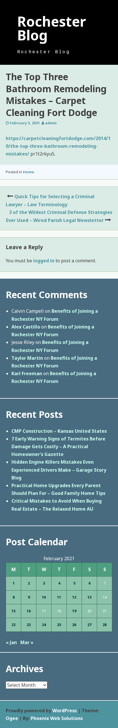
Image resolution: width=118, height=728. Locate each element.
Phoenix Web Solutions (57, 718)
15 (13, 610)
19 (74, 610)
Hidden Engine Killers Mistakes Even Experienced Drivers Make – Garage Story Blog (58, 470)
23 (29, 624)
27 (89, 624)
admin (51, 122)
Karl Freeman (26, 373)
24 (44, 624)
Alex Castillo (25, 327)
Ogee (12, 718)
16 (29, 610)
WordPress (64, 710)
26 (74, 624)
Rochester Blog (51, 28)
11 (59, 597)
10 (44, 597)
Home (28, 171)
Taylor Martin (27, 358)
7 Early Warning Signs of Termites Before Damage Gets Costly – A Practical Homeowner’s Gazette (58, 446)
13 (89, 597)
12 (74, 597)
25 (59, 624)
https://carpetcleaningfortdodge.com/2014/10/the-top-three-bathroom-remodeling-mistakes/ (58, 146)
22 (13, 624)
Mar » (27, 642)
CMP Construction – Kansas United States (59, 431)
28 (105, 624)
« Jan (11, 642)
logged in (43, 260)
